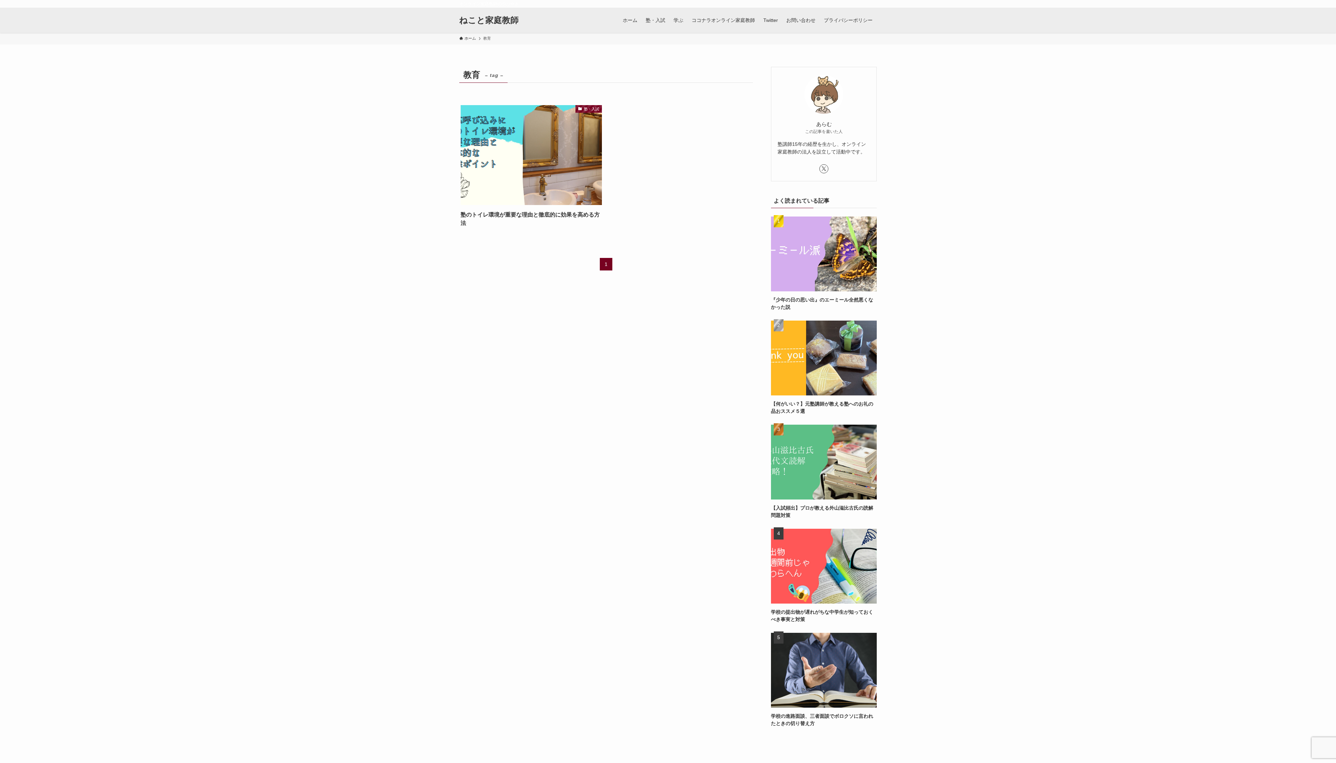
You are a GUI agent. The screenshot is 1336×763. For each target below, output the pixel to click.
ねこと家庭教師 (489, 20)
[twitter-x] (823, 168)
